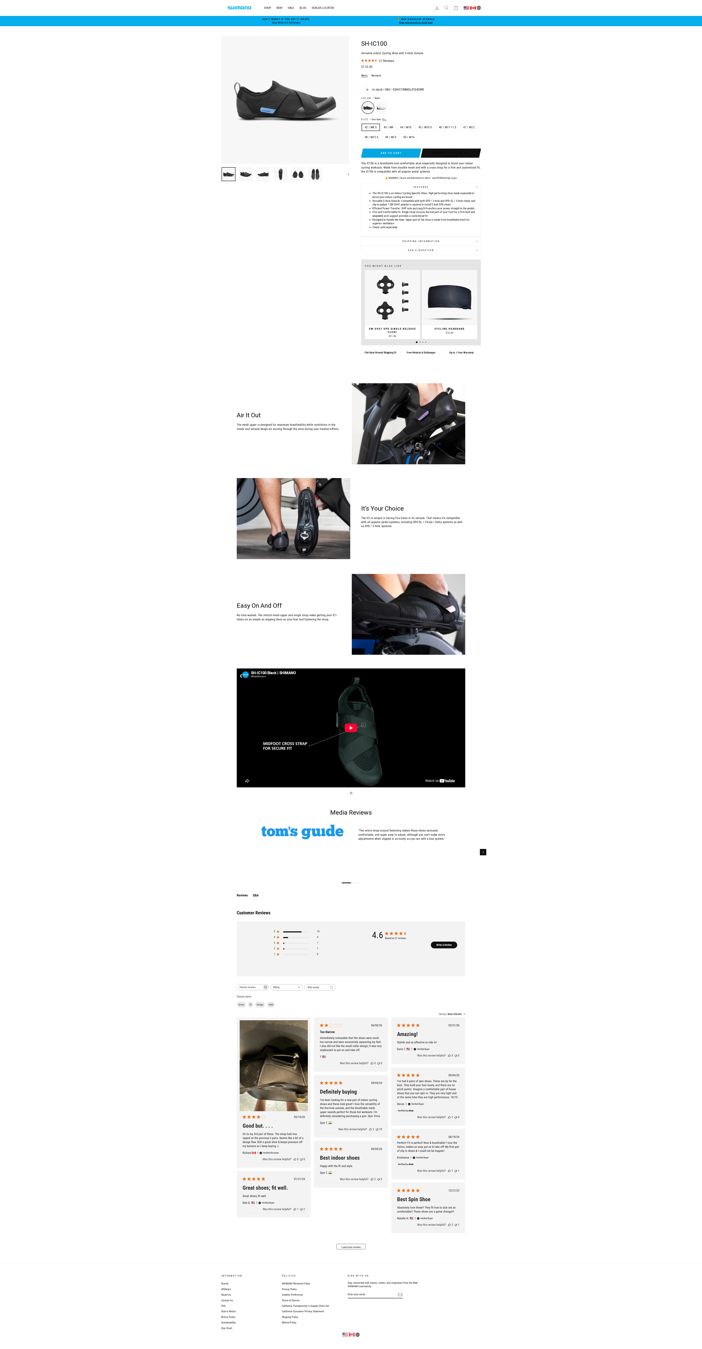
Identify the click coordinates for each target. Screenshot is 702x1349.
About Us (226, 1294)
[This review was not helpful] (377, 1129)
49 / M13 (390, 137)
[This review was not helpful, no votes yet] (301, 1159)
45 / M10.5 (425, 127)
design (260, 1004)
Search (225, 1283)
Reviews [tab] (242, 895)
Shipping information (421, 241)
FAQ (223, 1305)
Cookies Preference (292, 1294)
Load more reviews (351, 1247)
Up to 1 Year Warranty (461, 352)
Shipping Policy (290, 1317)
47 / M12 (468, 127)
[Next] (483, 852)
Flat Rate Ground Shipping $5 (380, 352)
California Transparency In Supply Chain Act (305, 1305)
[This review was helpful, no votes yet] (295, 1159)
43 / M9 (388, 127)
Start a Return (228, 1311)
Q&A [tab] (256, 895)
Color (370, 98)
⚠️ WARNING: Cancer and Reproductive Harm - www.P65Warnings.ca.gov (421, 178)
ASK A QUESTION (421, 250)
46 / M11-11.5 (447, 127)
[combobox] (286, 987)
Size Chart (226, 1328)
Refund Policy (289, 1322)
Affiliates (226, 1289)
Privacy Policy (289, 1289)
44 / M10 (405, 127)
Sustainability (228, 1322)
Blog (303, 8)
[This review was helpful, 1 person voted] (449, 1117)
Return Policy (228, 1317)
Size (371, 119)
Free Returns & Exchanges (421, 352)
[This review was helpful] (370, 1129)
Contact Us (227, 1300)
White (381, 108)
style (271, 1004)
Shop (267, 8)
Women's (376, 75)
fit (251, 1004)
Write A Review (444, 944)
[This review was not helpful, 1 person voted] (455, 1170)
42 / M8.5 (371, 127)
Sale (291, 8)
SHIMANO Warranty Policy (296, 1283)
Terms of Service (291, 1300)
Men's (364, 75)
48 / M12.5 (371, 137)
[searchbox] (249, 987)
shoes (241, 1004)
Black (368, 108)
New (279, 8)
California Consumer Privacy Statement (303, 1311)
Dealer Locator (323, 8)
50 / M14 (408, 137)
